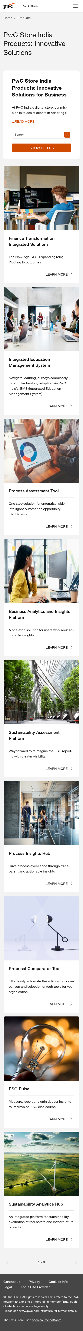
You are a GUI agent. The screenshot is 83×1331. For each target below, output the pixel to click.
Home (7, 18)
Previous (8, 1262)
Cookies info (58, 1281)
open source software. (47, 1320)
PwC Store (30, 6)
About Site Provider (35, 1287)
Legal (7, 1287)
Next (75, 1262)
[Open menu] (75, 6)
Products (24, 18)
